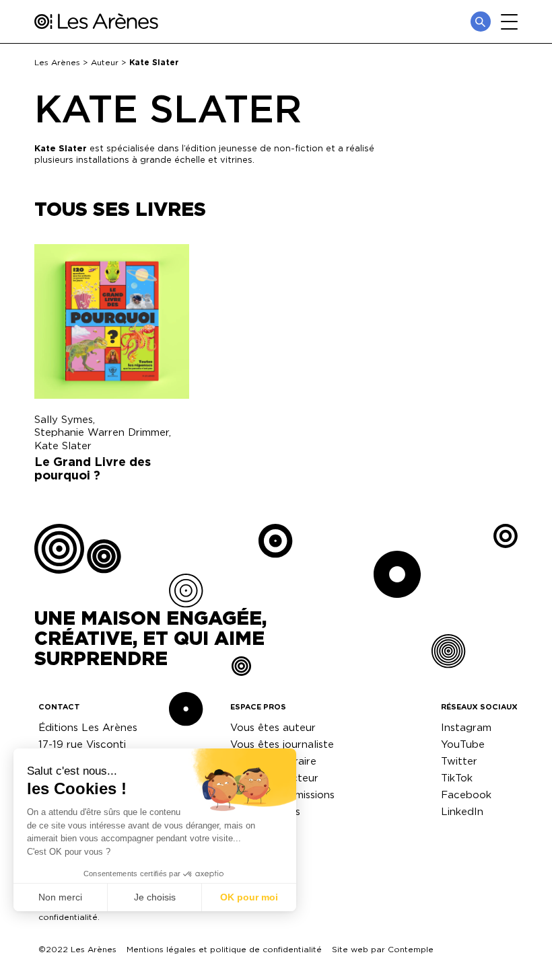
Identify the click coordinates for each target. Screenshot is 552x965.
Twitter (459, 761)
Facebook (466, 794)
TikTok (457, 777)
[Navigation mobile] (509, 22)
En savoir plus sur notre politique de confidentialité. (113, 911)
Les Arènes (57, 62)
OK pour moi (249, 897)
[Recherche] (481, 21)
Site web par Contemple (383, 949)
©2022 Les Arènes (77, 949)
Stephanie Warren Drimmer (101, 432)
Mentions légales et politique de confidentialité (224, 949)
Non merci (60, 897)
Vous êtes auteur (273, 727)
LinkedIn (462, 811)
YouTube (463, 744)
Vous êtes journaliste (282, 744)
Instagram (466, 727)
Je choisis (155, 897)
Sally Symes (63, 419)
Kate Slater (63, 445)
